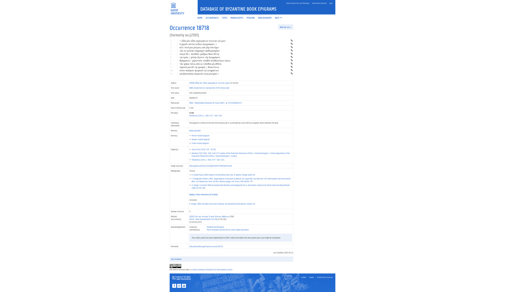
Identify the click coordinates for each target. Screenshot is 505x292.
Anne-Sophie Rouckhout (240, 229)
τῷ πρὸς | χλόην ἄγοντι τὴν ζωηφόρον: (200, 57)
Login (331, 3)
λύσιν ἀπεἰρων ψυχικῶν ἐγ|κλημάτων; (199, 70)
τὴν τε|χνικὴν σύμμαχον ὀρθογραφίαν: (200, 50)
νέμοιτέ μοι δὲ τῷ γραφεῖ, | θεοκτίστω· (199, 67)
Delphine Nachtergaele (215, 226)
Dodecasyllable (195, 130)
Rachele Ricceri (225, 229)
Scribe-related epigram (200, 143)
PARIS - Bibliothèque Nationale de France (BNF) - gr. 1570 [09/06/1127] (215, 102)
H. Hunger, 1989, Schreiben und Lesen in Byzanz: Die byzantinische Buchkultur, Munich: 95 (222, 203)
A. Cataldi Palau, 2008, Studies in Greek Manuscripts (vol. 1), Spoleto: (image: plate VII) (223, 174)
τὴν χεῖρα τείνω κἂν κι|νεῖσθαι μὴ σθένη (200, 63)
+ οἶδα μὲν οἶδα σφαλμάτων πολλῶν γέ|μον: (203, 40)
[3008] (209, 82)
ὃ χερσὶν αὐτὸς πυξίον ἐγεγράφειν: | (198, 44)
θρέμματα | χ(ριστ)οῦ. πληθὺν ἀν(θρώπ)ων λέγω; (205, 60)
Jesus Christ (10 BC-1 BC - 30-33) (204, 149)
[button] (278, 18)
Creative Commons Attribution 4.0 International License (211, 269)
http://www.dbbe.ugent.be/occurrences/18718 (206, 246)
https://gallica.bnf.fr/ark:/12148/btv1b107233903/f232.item (210, 165)
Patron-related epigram (200, 135)
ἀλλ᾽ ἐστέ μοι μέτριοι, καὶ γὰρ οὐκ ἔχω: (199, 47)
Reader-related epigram (201, 139)
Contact (303, 277)
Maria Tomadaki (213, 229)
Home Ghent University (319, 3)
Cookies (311, 277)
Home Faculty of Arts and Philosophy (297, 3)
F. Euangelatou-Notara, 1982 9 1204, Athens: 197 (241, 180)
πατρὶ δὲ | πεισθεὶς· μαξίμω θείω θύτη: (199, 53)
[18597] (209, 216)
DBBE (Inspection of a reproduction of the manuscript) (209, 87)
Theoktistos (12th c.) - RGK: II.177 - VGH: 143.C (205, 115)
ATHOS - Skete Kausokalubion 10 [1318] (203, 219)
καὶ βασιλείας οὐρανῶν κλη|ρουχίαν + (199, 73)
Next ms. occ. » (285, 27)
